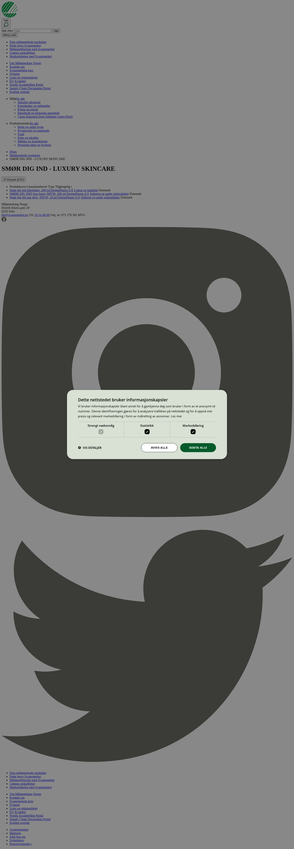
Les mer (176, 416)
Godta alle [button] (198, 447)
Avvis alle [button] (159, 447)
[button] (90, 447)
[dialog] (147, 424)
